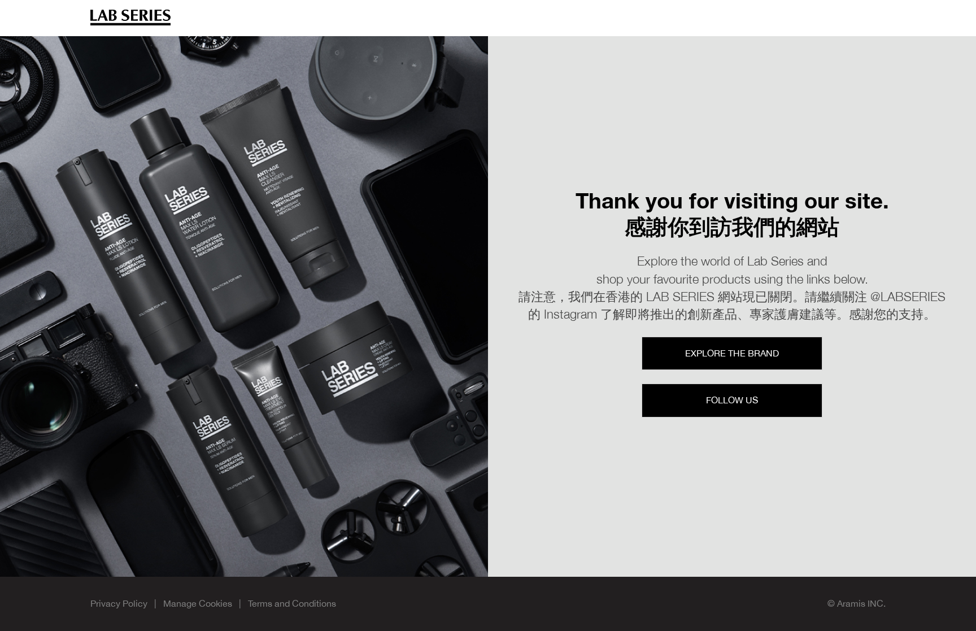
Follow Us (732, 400)
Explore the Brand (732, 353)
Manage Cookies (197, 603)
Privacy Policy (118, 603)
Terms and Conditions (292, 603)
